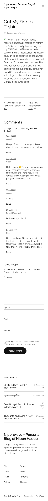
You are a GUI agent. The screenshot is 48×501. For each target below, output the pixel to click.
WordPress (40, 496)
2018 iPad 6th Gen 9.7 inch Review (15, 386)
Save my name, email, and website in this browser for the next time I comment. (22, 342)
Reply (8, 152)
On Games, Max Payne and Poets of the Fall (14, 105)
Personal (22, 33)
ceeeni (9, 139)
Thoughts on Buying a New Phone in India (18, 417)
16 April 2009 (11, 190)
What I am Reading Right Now (35, 105)
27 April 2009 (11, 210)
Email (6, 319)
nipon (14, 33)
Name (7, 308)
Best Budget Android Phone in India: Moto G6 (19, 405)
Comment (8, 277)
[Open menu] (42, 5)
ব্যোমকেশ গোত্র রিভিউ (12, 395)
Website (7, 330)
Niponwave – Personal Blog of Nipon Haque (22, 436)
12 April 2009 (11, 136)
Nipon (8, 162)
